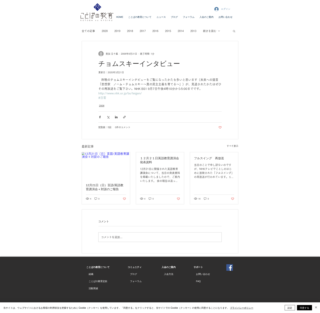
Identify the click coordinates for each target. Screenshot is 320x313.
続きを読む (209, 31)
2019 (117, 31)
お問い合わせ (203, 274)
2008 (101, 105)
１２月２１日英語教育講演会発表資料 (159, 160)
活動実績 (93, 288)
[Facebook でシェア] (100, 117)
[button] (234, 31)
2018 (130, 31)
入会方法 (168, 274)
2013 (193, 31)
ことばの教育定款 (98, 281)
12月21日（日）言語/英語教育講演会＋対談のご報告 (104, 187)
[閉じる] (316, 307)
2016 (155, 31)
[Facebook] (229, 267)
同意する (304, 307)
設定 (290, 307)
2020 (105, 31)
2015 (168, 31)
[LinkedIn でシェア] (116, 117)
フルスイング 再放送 (209, 158)
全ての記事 (88, 31)
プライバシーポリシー (241, 307)
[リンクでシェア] (124, 117)
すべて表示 (232, 146)
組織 (91, 274)
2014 (181, 31)
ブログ (133, 274)
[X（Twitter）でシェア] (108, 117)
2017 (143, 31)
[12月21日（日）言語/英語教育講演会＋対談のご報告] (106, 165)
